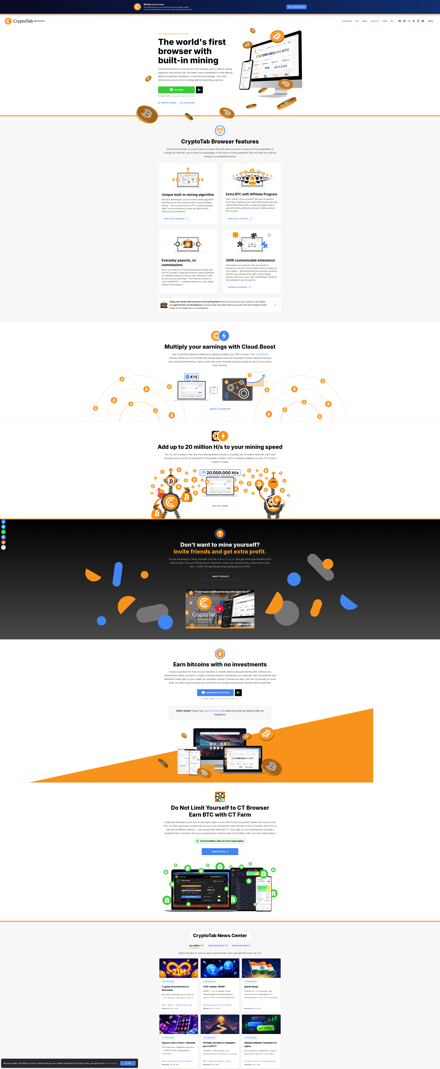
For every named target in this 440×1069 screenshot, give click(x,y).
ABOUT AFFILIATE (220, 576)
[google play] (199, 89)
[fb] (404, 21)
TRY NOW (178, 90)
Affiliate (375, 21)
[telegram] (409, 21)
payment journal (213, 710)
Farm (384, 21)
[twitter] (413, 21)
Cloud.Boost (261, 354)
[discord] (399, 21)
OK (129, 1063)
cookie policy (111, 1063)
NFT (392, 21)
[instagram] (418, 21)
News (364, 21)
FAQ (357, 21)
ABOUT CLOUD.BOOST (220, 409)
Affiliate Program (226, 559)
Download (347, 21)
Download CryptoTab (217, 693)
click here (190, 96)
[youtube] (423, 21)
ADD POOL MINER (220, 506)
